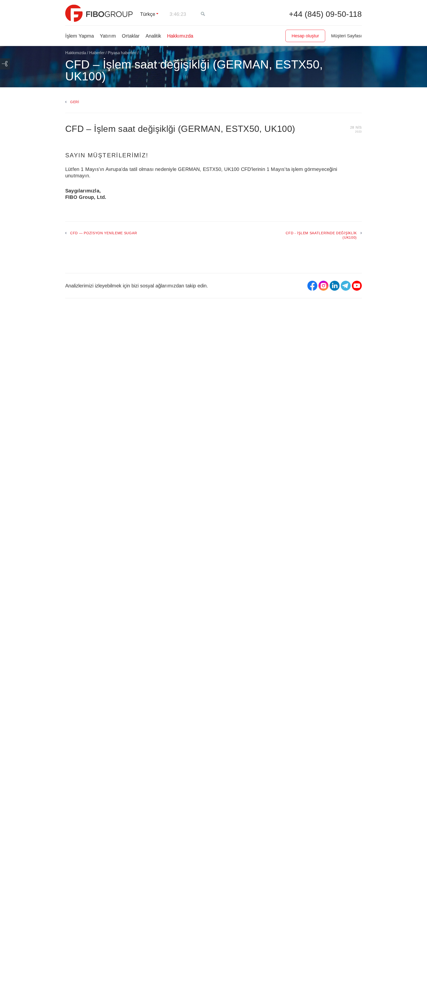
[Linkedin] (335, 286)
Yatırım (108, 36)
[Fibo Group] (99, 13)
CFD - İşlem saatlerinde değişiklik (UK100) (321, 235)
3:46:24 (178, 14)
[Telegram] (346, 286)
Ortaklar (131, 36)
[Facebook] (312, 286)
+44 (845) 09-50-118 (325, 14)
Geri (74, 102)
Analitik (153, 36)
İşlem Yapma (79, 36)
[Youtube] (357, 286)
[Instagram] (323, 286)
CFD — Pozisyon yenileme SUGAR (103, 233)
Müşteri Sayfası (346, 35)
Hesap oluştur (305, 35)
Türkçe (147, 14)
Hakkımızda (180, 36)
